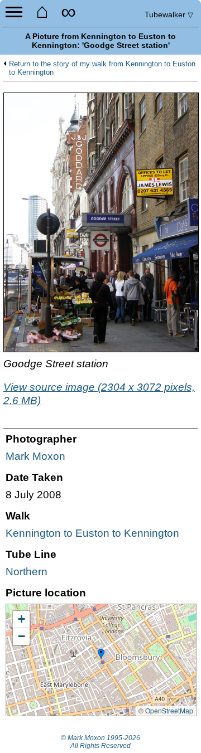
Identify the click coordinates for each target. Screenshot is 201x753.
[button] (101, 654)
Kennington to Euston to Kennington (92, 533)
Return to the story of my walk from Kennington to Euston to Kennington (102, 68)
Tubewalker (169, 14)
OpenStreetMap (169, 710)
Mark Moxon (35, 456)
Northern (26, 571)
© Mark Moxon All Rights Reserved (100, 742)
